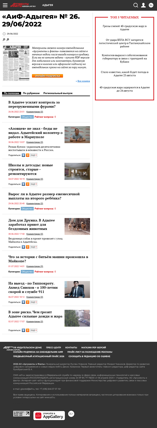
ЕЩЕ (33, 155)
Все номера (84, 81)
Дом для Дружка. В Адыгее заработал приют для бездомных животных (31, 224)
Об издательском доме (27, 347)
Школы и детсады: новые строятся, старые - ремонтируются (30, 169)
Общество (27, 117)
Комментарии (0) (34, 112)
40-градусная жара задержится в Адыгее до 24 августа (125, 89)
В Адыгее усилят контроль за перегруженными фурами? (34, 104)
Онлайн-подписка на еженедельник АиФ (38, 352)
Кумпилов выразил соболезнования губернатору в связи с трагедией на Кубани (124, 58)
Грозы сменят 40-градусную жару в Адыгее (124, 27)
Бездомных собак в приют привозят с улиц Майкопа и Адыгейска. (35, 240)
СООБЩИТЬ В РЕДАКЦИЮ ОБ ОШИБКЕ (89, 356)
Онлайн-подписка (47, 76)
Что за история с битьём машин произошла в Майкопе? (48, 258)
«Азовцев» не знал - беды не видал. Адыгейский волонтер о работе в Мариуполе (35, 132)
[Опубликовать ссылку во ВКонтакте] (23, 155)
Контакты (71, 347)
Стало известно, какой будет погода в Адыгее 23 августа (124, 73)
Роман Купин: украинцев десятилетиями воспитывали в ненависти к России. (34, 148)
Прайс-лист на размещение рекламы (89, 352)
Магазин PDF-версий (93, 347)
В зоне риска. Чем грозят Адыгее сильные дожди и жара (35, 314)
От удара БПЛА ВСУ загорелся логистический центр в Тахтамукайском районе (124, 43)
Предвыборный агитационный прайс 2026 (38, 356)
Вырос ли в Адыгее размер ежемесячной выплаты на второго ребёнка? (44, 196)
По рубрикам (31, 93)
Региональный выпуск (58, 93)
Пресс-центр (53, 347)
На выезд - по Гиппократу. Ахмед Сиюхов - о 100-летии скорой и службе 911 (33, 287)
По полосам (11, 93)
